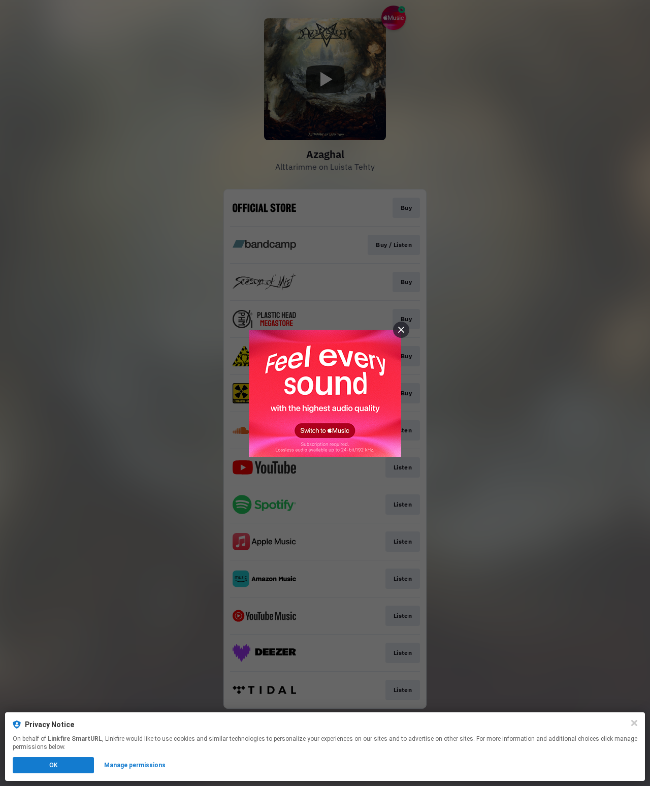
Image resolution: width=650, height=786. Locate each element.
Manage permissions (135, 765)
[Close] (634, 723)
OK (53, 765)
